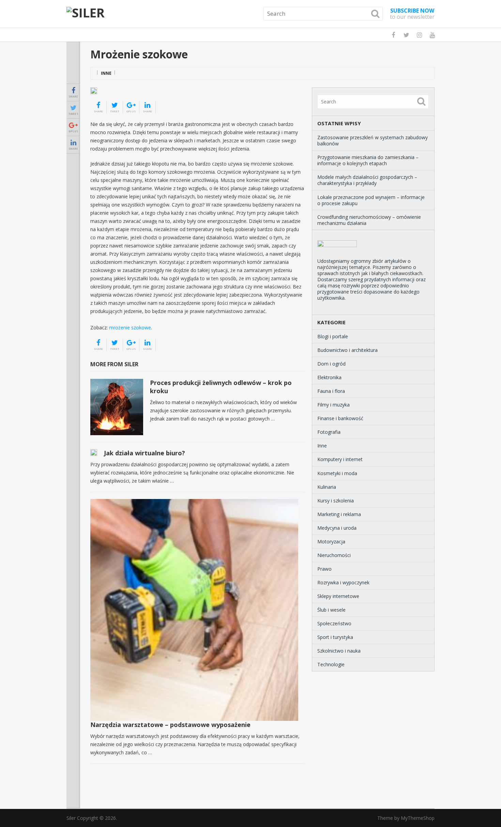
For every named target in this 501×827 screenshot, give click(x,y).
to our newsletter (412, 13)
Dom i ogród (331, 363)
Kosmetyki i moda (337, 473)
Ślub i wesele (331, 610)
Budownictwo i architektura (347, 350)
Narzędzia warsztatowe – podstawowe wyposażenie (170, 725)
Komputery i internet (340, 459)
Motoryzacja (331, 541)
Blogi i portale (332, 336)
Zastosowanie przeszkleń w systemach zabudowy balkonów (372, 140)
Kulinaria (326, 487)
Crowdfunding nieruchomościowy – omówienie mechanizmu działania (369, 220)
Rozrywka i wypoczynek (343, 582)
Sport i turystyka (335, 637)
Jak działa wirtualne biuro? (144, 453)
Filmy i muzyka (333, 404)
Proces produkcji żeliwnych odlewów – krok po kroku (221, 387)
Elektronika (329, 377)
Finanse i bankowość (340, 418)
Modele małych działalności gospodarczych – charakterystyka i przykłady (367, 180)
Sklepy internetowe (338, 596)
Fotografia (328, 432)
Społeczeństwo (334, 623)
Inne (106, 73)
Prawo (324, 569)
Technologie (331, 664)
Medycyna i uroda (336, 528)
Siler (71, 818)
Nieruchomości (334, 555)
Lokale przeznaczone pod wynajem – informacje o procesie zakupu (371, 200)
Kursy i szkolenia (335, 500)
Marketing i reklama (339, 514)
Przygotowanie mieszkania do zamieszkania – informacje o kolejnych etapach (368, 160)
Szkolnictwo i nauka (339, 650)
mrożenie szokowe (130, 327)
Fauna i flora (331, 391)
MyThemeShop (418, 818)
